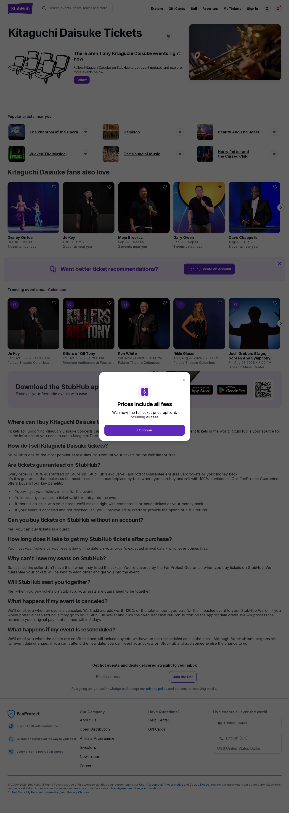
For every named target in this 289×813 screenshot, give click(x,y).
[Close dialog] (184, 380)
